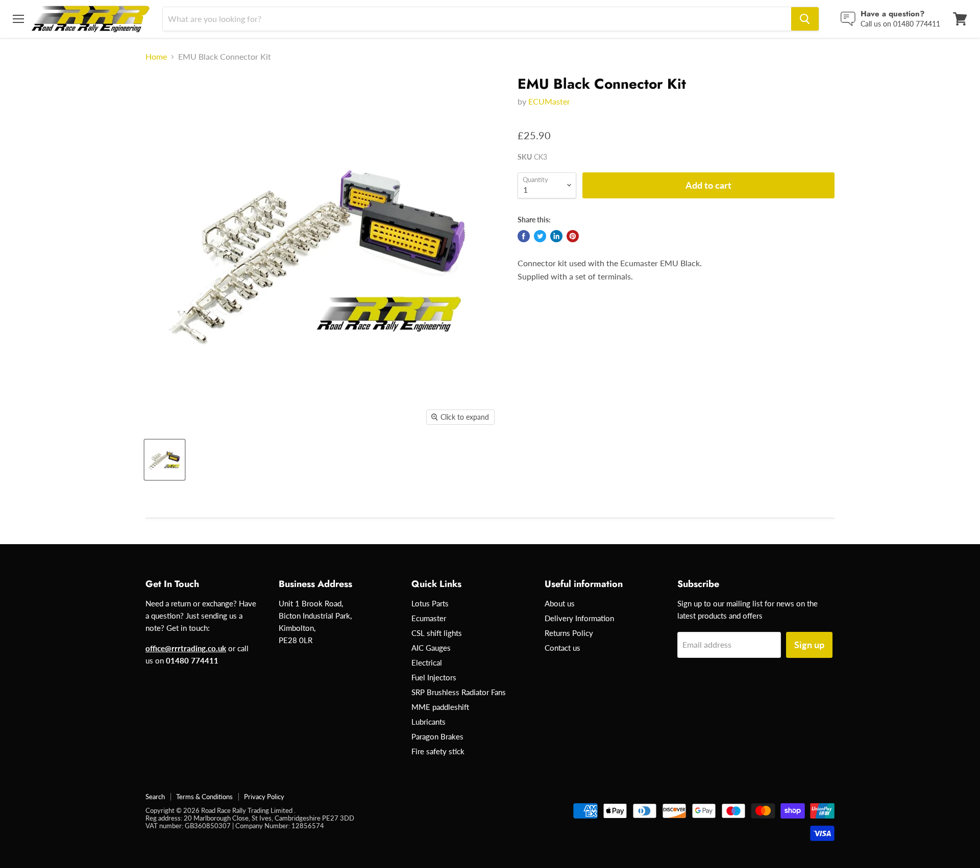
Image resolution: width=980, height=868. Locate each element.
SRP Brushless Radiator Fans (458, 692)
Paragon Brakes (437, 736)
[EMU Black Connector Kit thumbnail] (164, 460)
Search (155, 797)
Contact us (562, 647)
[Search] (805, 19)
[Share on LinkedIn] (556, 236)
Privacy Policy (264, 797)
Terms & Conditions (204, 797)
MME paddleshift (440, 706)
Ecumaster (428, 618)
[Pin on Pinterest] (573, 236)
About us (560, 603)
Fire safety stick (437, 751)
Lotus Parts (430, 603)
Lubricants (428, 721)
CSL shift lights (436, 632)
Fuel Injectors (433, 677)
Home (156, 56)
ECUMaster (549, 101)
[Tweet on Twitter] (540, 236)
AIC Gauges (431, 647)
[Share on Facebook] (524, 236)
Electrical (426, 662)
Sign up (809, 644)
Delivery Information (579, 618)
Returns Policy (569, 632)
